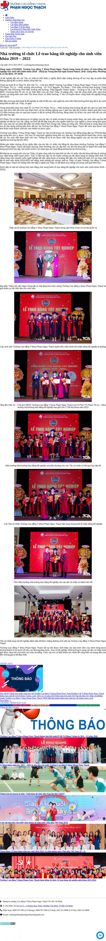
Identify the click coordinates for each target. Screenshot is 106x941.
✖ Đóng (72, 464)
